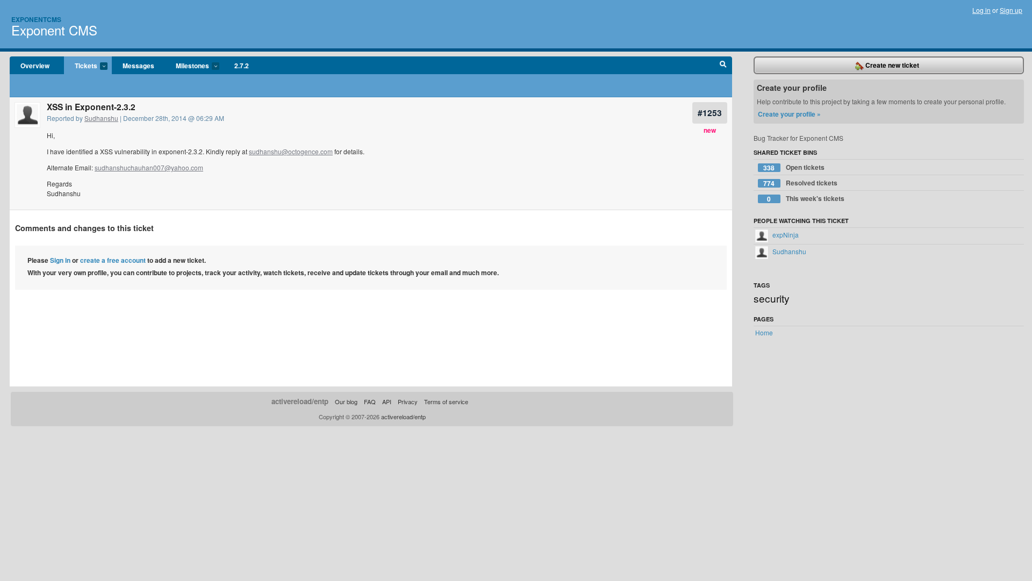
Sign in (60, 260)
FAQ (370, 401)
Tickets (80, 66)
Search (723, 65)
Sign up (1011, 10)
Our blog (346, 401)
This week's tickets (805, 198)
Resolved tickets (800, 183)
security (772, 298)
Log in (981, 10)
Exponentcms (36, 19)
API (386, 401)
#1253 (710, 112)
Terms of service (446, 401)
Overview (34, 65)
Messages (138, 65)
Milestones (187, 66)
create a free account (113, 260)
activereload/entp (299, 401)
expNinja (785, 234)
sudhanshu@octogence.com (291, 151)
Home (764, 332)
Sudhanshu (101, 118)
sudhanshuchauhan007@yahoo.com (149, 167)
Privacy (408, 401)
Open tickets (794, 167)
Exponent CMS (54, 29)
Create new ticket (891, 65)
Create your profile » (789, 114)
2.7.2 (241, 65)
